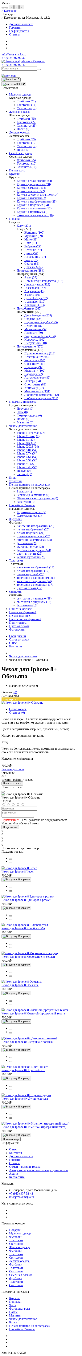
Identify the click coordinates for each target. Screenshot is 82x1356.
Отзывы (14, 34)
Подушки (15, 1301)
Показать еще (11, 1139)
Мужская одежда (20, 1233)
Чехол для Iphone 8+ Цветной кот (23, 1070)
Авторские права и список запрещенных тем (38, 1170)
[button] (9, 10)
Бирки (13, 1322)
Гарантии (15, 27)
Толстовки (16, 1240)
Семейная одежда (20, 1274)
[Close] (3, 791)
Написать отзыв (12, 783)
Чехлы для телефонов (23, 656)
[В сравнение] (10, 859)
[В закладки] (10, 862)
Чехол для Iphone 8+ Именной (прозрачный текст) (34, 1127)
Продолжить (10, 827)
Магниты (15, 1315)
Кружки (14, 1298)
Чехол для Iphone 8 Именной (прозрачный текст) (33, 1013)
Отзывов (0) (17, 712)
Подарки (15, 1230)
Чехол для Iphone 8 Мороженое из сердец (28, 956)
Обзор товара (18, 709)
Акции (13, 1173)
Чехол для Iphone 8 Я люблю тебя (23, 928)
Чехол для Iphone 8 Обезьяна (20, 985)
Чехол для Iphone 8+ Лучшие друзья (25, 1098)
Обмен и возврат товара (24, 1166)
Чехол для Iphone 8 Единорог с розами (26, 900)
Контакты (15, 646)
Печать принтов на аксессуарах (29, 1325)
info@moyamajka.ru (14, 54)
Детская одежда (19, 1261)
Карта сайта (17, 1177)
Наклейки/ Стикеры (22, 1329)
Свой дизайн (17, 636)
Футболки (15, 1236)
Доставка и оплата (21, 24)
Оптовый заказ (19, 639)
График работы (19, 31)
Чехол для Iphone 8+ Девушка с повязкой (28, 1041)
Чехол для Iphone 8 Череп (18, 871)
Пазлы (13, 1312)
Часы (12, 1305)
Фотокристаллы (19, 1308)
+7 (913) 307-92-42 (13, 64)
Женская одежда (19, 1247)
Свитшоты (16, 1243)
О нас (13, 643)
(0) (15, 692)
